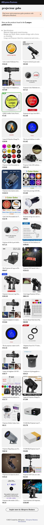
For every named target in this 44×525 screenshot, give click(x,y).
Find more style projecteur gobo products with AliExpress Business (18, 14)
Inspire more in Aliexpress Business (22, 509)
